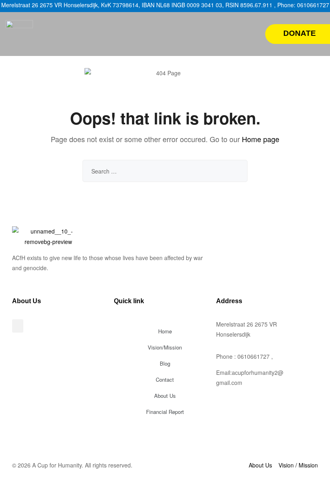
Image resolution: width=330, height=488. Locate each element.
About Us (165, 395)
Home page (260, 139)
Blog (165, 363)
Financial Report (165, 412)
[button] (250, 33)
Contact (165, 379)
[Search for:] (165, 171)
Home (165, 331)
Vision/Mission (165, 347)
